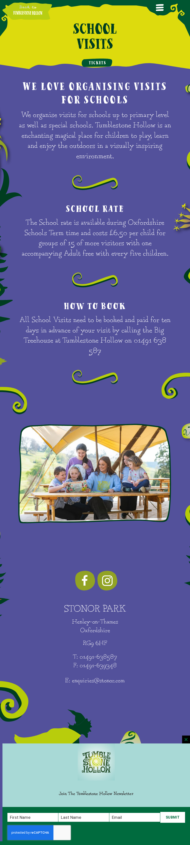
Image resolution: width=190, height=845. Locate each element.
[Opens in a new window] (85, 581)
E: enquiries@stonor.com (95, 681)
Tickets (97, 63)
